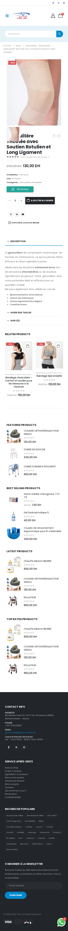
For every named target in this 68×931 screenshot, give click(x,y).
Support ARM (20, 374)
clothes (28, 826)
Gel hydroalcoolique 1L (36, 512)
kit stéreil (10, 838)
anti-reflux (52, 815)
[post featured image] (13, 436)
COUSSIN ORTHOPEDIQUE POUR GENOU (41, 432)
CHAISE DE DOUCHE (34, 449)
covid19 (9, 832)
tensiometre (11, 849)
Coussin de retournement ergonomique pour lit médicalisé (42, 529)
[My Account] (53, 16)
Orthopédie (36, 182)
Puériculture (37, 844)
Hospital (57, 832)
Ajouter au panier (42, 200)
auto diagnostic (13, 821)
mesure (41, 838)
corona (39, 826)
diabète (20, 832)
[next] (59, 136)
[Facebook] (53, 2)
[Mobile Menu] (7, 16)
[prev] (54, 136)
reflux (49, 844)
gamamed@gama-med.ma (20, 732)
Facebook (11, 214)
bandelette (30, 821)
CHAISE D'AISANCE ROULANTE (40, 466)
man (20, 838)
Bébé (41, 821)
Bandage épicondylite (49, 376)
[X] (58, 2)
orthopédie (11, 844)
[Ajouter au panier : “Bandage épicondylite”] (58, 346)
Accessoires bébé (14, 815)
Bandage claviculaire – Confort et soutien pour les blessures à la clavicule (18, 382)
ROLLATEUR (30, 597)
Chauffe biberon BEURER (37, 561)
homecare (44, 832)
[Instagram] (64, 2)
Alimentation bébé (35, 815)
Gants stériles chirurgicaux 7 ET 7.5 (42, 495)
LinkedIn (16, 214)
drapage (32, 832)
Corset (49, 826)
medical (30, 838)
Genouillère (25, 182)
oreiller (52, 838)
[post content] (18, 355)
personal (24, 844)
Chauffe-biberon (14, 826)
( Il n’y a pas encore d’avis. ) (34, 157)
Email (23, 214)
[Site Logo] (21, 15)
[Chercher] (59, 34)
